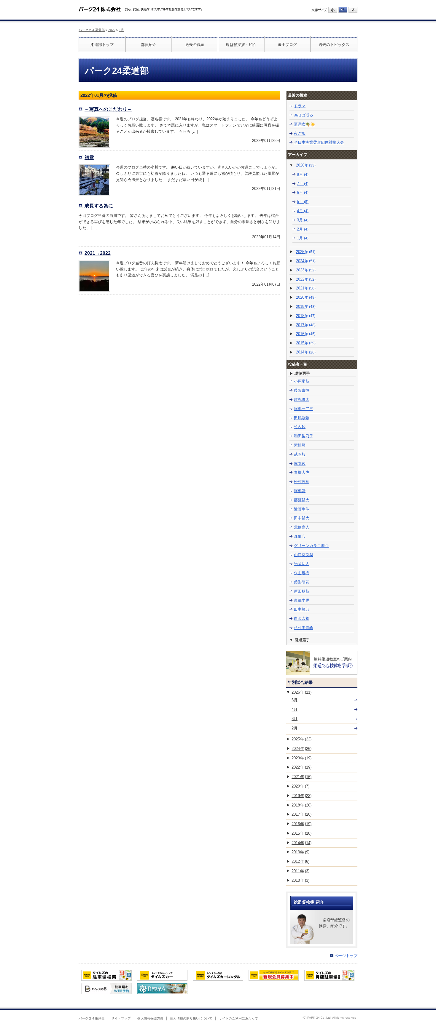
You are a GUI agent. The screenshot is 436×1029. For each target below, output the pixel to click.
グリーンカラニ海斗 (311, 545)
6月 (302, 192)
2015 (306, 343)
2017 (306, 325)
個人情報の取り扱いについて (191, 1018)
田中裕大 (301, 518)
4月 (302, 211)
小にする (332, 10)
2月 (302, 229)
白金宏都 (301, 618)
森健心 (299, 536)
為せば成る (303, 115)
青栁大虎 (301, 472)
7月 (302, 183)
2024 (306, 261)
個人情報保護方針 (150, 1018)
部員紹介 (148, 44)
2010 (300, 880)
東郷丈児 (301, 600)
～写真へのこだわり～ (108, 109)
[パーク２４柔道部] (100, 7)
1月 (121, 30)
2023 (306, 270)
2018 (306, 315)
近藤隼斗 (301, 509)
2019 (306, 306)
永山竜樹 (301, 573)
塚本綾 (299, 463)
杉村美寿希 (303, 627)
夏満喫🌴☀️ (304, 124)
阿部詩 (299, 491)
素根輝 (299, 445)
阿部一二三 (303, 409)
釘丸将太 (301, 399)
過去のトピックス (334, 44)
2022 (111, 30)
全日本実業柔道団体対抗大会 (319, 142)
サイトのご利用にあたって (238, 1018)
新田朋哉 (301, 591)
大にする (353, 10)
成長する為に (99, 205)
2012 (300, 861)
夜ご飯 (299, 133)
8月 (302, 174)
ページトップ (345, 955)
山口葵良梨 (303, 555)
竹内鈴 (299, 427)
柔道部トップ (102, 44)
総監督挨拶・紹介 (241, 44)
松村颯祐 (301, 481)
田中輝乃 (301, 609)
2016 (306, 334)
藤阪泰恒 (301, 390)
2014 (306, 352)
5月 (302, 201)
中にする (342, 10)
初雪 (89, 157)
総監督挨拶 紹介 (309, 902)
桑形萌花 (301, 582)
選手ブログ (287, 44)
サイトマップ (121, 1018)
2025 (306, 251)
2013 (300, 852)
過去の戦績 (194, 44)
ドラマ (299, 106)
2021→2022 (98, 253)
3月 (302, 220)
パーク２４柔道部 (92, 30)
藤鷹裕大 (301, 500)
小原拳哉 (301, 381)
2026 (306, 165)
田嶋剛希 (301, 418)
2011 (300, 871)
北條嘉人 (301, 527)
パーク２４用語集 (92, 1018)
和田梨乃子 (303, 436)
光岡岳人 (301, 563)
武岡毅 (299, 454)
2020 (306, 297)
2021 (306, 288)
